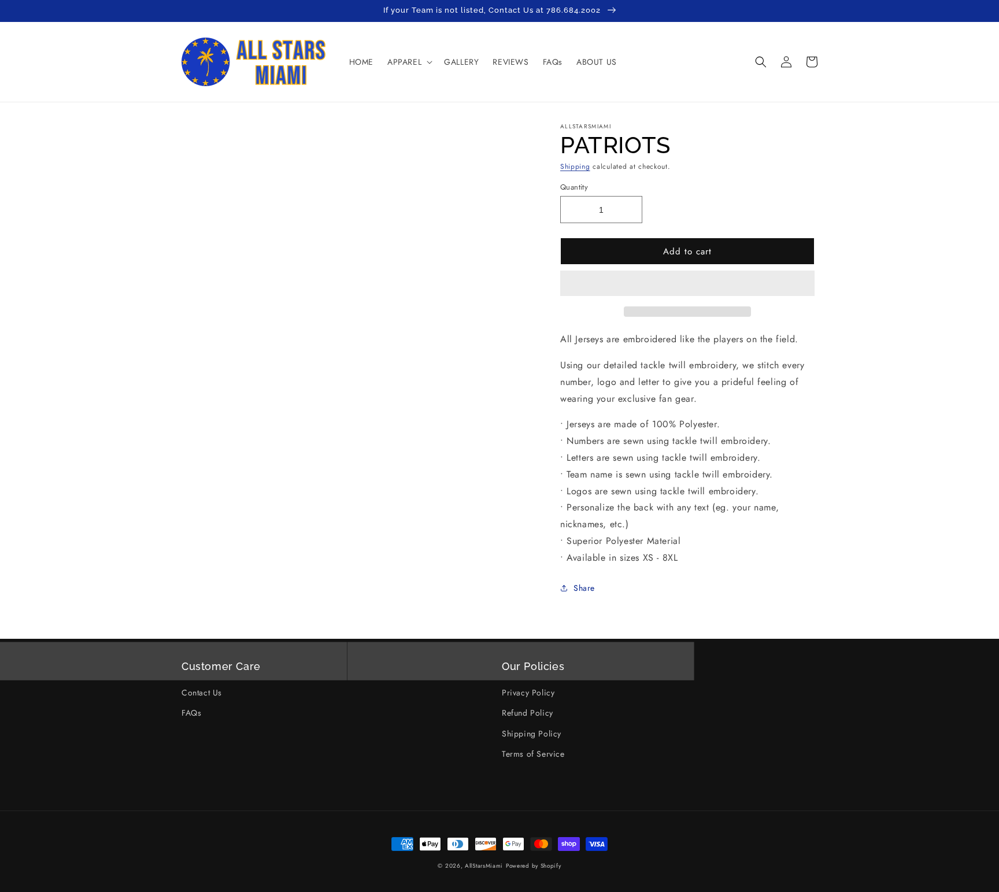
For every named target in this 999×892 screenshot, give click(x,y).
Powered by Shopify (533, 865)
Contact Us (202, 692)
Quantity (574, 187)
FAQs (191, 713)
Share (584, 588)
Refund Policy (527, 713)
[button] (687, 284)
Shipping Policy (531, 733)
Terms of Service (533, 754)
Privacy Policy (528, 692)
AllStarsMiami (484, 865)
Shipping (575, 166)
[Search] (761, 62)
